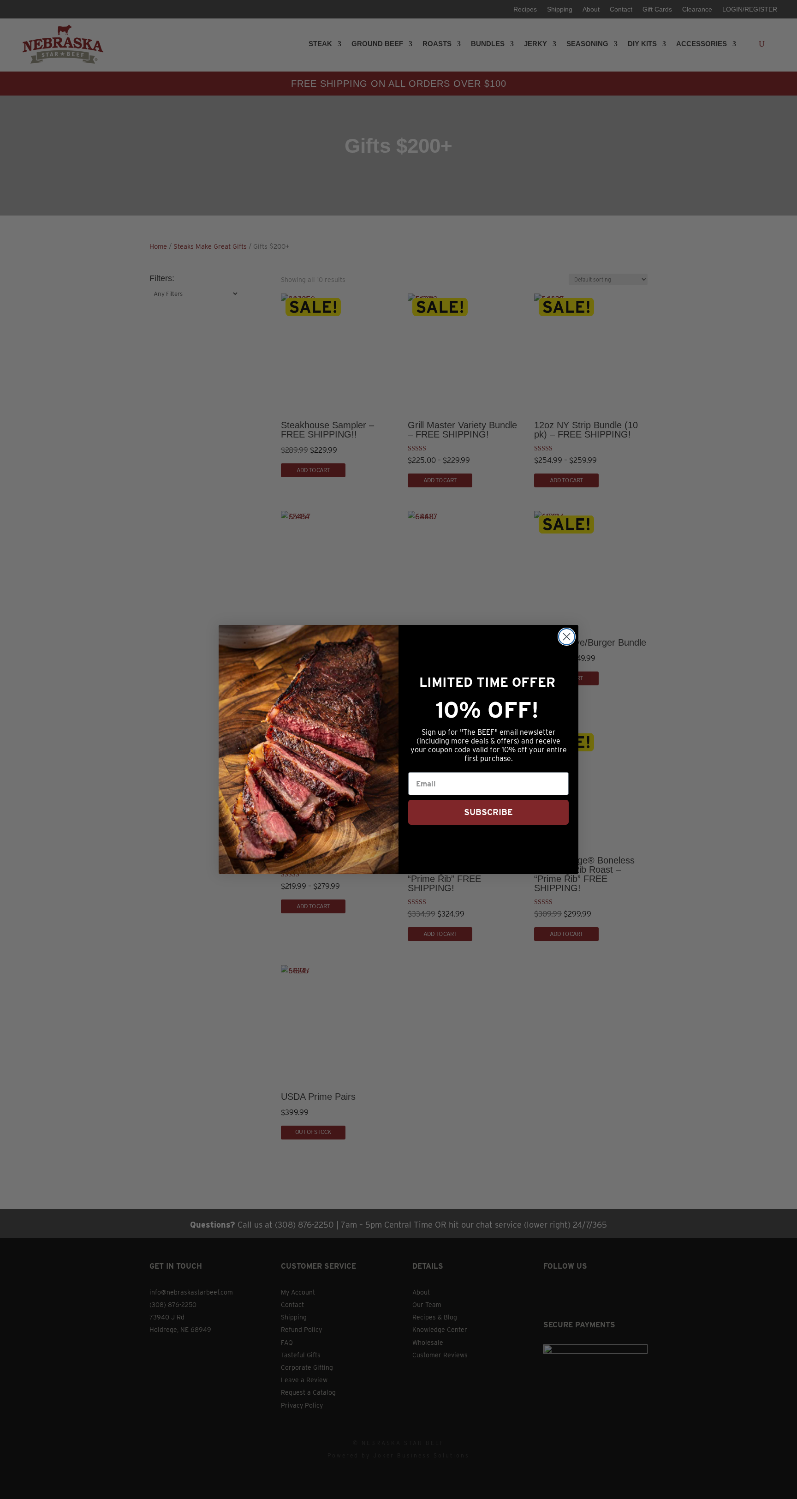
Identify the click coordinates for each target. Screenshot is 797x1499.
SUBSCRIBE (488, 812)
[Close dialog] (567, 637)
